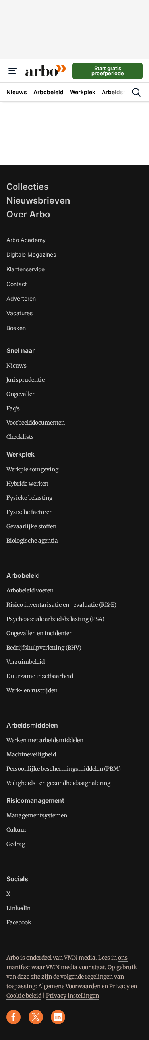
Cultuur (16, 829)
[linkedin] (58, 1017)
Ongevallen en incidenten (39, 633)
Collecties (27, 186)
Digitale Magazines (31, 254)
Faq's (13, 408)
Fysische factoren (29, 512)
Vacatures (19, 313)
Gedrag (15, 844)
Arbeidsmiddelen (32, 725)
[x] (36, 1017)
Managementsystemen (36, 815)
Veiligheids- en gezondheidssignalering (58, 783)
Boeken (16, 327)
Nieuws (16, 365)
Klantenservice (25, 269)
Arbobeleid (23, 575)
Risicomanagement (35, 800)
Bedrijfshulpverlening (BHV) (43, 647)
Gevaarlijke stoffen (31, 526)
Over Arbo (28, 214)
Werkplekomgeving (32, 469)
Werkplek (20, 454)
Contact (16, 283)
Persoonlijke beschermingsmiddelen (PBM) (63, 768)
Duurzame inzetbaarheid (39, 676)
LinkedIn (18, 908)
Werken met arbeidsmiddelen (44, 740)
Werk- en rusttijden (32, 690)
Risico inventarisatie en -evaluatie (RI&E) (61, 604)
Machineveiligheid (31, 754)
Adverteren (21, 298)
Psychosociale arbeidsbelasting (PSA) (55, 619)
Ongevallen (21, 394)
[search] (136, 92)
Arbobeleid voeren (30, 590)
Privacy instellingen (72, 995)
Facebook (18, 922)
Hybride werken (27, 483)
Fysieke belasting (29, 497)
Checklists (20, 436)
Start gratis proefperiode (107, 70)
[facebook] (13, 1017)
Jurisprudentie (25, 379)
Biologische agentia (32, 540)
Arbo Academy (26, 239)
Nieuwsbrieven (38, 200)
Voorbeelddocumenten (35, 422)
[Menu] (12, 71)
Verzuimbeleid (25, 661)
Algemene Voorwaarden (69, 986)
